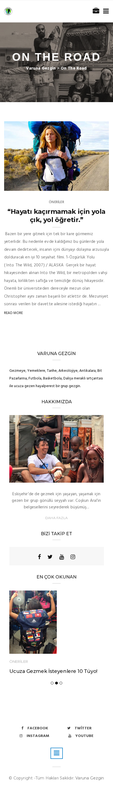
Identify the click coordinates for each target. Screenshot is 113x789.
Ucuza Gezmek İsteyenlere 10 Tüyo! (53, 671)
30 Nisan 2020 (91, 185)
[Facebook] (39, 557)
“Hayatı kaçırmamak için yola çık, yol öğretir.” (56, 216)
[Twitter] (50, 557)
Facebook (37, 728)
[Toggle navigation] (105, 11)
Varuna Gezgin (89, 778)
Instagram (38, 736)
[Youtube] (61, 557)
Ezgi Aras (24, 185)
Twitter (83, 728)
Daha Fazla (56, 518)
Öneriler (56, 202)
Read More (13, 313)
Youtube (84, 736)
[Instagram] (72, 557)
